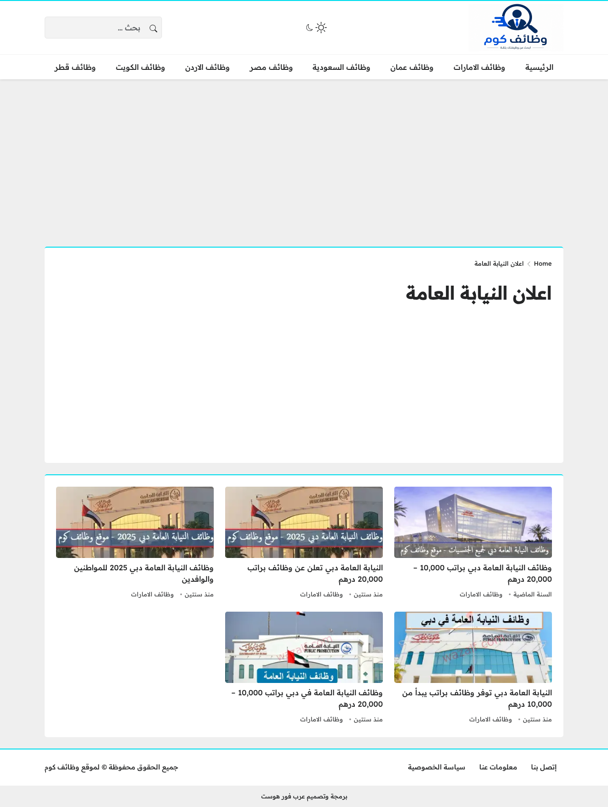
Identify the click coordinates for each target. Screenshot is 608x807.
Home (543, 263)
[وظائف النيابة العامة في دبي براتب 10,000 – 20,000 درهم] (304, 669)
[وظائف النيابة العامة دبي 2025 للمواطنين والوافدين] (135, 544)
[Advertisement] (304, 157)
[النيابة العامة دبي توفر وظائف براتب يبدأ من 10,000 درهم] (473, 669)
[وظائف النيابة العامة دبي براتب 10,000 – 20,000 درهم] (473, 544)
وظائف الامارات (481, 594)
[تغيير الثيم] (315, 27)
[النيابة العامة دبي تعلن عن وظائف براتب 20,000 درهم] (304, 544)
